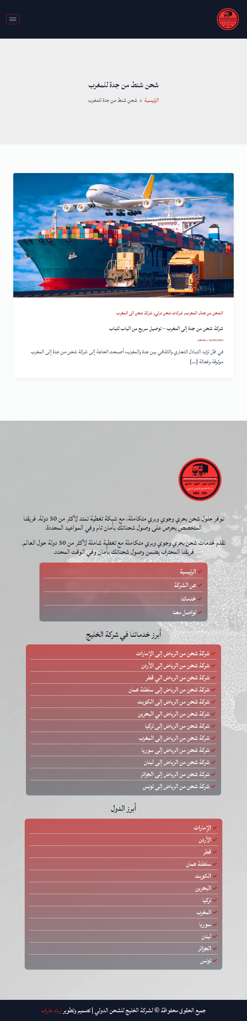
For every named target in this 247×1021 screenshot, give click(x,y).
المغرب (191, 313)
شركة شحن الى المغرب (134, 313)
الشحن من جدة (211, 313)
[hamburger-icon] (13, 19)
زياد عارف (51, 1010)
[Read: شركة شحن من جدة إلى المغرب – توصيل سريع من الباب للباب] (123, 235)
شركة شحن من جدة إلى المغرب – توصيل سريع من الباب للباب (166, 328)
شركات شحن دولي (169, 313)
